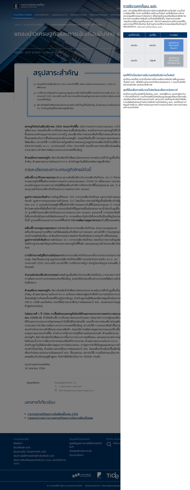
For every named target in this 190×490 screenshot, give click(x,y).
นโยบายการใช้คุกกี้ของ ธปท (149, 26)
